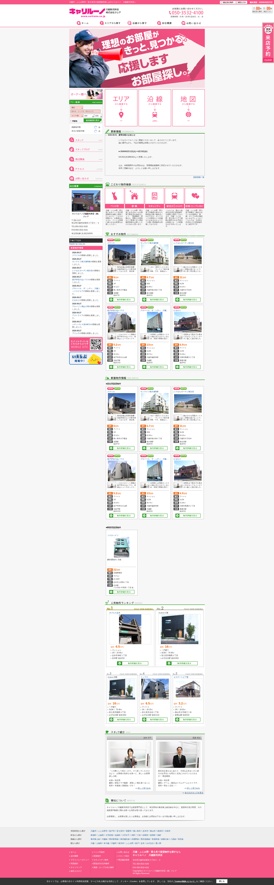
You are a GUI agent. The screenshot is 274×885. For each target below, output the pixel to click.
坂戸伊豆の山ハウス (115, 310)
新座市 (160, 831)
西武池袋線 (145, 839)
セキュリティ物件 (100, 860)
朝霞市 (128, 831)
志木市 (145, 831)
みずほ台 (150, 843)
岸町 (133, 835)
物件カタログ (76, 871)
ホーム (73, 852)
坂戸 (137, 843)
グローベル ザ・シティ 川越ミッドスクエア (159, 310)
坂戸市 (112, 831)
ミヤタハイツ (112, 535)
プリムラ (76, 333)
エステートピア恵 (181, 677)
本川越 (106, 843)
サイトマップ (76, 867)
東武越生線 (125, 839)
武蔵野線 (135, 839)
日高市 (167, 831)
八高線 (173, 839)
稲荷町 (153, 835)
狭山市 (153, 831)
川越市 (93, 831)
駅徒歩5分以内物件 (101, 863)
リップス (144, 677)
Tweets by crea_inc (77, 244)
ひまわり (177, 310)
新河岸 (121, 843)
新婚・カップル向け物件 (103, 867)
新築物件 (97, 856)
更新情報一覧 (198, 177)
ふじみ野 (129, 843)
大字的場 (109, 835)
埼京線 (180, 839)
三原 (139, 835)
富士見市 (120, 831)
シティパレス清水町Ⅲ (81, 324)
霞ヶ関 (158, 843)
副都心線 (165, 839)
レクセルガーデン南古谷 (184, 243)
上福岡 (101, 835)
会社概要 (74, 856)
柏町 (159, 835)
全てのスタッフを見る (194, 793)
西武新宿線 (113, 839)
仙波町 (117, 835)
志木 (142, 843)
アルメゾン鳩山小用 (80, 306)
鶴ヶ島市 (137, 831)
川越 (92, 843)
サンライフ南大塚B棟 (149, 243)
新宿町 (93, 835)
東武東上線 (95, 839)
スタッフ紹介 (123, 856)
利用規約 (74, 863)
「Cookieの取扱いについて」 (184, 881)
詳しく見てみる (144, 788)
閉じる (222, 881)
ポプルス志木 (114, 613)
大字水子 (126, 835)
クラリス (111, 243)
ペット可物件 (99, 852)
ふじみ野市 (102, 831)
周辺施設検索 (123, 860)
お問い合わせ (123, 852)
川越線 (104, 839)
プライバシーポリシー (80, 860)
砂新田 (145, 835)
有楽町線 (155, 839)
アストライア (77, 315)
